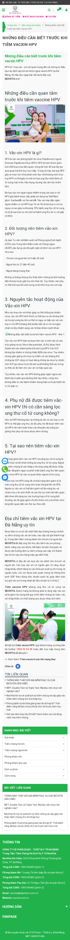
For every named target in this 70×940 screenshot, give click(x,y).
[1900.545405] (5, 469)
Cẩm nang (10, 775)
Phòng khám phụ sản (16, 763)
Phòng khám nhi (13, 756)
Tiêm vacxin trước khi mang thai (38, 659)
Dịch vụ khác (11, 769)
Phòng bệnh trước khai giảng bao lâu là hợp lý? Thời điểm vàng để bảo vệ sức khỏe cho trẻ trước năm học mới (34, 706)
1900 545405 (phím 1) (32, 867)
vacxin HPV (47, 71)
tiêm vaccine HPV (42, 99)
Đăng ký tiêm (12, 16)
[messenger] (5, 477)
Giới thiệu (9, 737)
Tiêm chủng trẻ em (15, 744)
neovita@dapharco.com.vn (24, 893)
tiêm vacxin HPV (25, 645)
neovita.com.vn (21, 898)
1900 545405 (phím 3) (32, 877)
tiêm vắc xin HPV (52, 248)
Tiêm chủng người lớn (16, 750)
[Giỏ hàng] (58, 10)
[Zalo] (5, 461)
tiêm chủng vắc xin (18, 535)
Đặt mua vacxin (34, 16)
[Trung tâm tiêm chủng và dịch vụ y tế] (15, 9)
